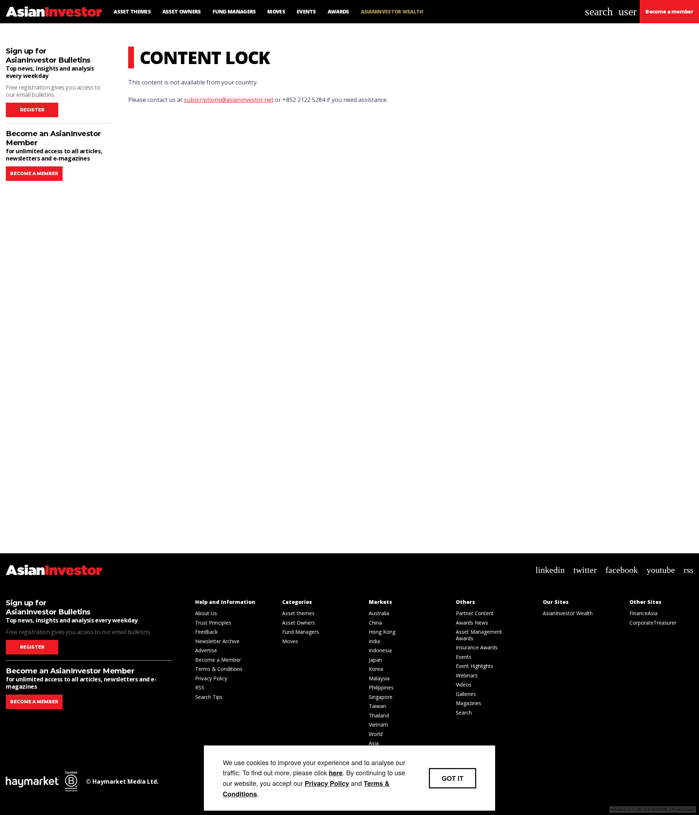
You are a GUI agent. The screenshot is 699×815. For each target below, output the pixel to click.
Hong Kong (382, 631)
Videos (463, 684)
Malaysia (379, 678)
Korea (376, 668)
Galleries (466, 694)
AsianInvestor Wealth (568, 613)
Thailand (379, 715)
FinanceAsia (643, 613)
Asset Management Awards (479, 635)
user (628, 11)
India (374, 641)
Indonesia (380, 650)
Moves (290, 641)
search (599, 11)
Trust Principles (213, 622)
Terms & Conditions (218, 668)
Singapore (380, 696)
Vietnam (378, 724)
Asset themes (298, 613)
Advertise (206, 650)
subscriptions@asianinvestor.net (228, 100)
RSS (199, 687)
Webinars (467, 675)
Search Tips (208, 696)
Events (463, 656)
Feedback (206, 631)
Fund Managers (300, 631)
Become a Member (218, 659)
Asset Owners (298, 622)
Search (464, 712)
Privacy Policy (211, 678)
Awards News (472, 622)
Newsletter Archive (217, 641)
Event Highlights (474, 665)
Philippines (381, 687)
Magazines (468, 703)
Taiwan (377, 706)
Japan (375, 659)
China (375, 622)
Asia (374, 743)
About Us (206, 613)
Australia (379, 613)
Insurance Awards (477, 647)
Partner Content (475, 613)
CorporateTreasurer (652, 622)
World (376, 734)
